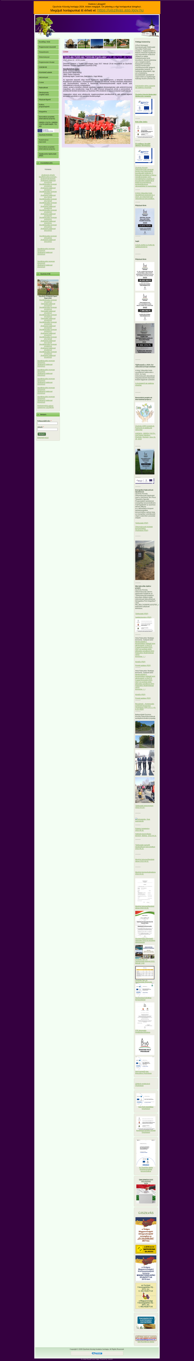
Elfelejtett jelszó (43, 438)
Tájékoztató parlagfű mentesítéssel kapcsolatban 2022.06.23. (145, 847)
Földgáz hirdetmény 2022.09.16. (142, 829)
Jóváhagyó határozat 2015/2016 (48, 181)
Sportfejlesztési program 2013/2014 (48, 308)
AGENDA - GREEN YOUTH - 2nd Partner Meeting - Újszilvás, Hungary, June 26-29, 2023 (145, 436)
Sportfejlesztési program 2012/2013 (48, 301)
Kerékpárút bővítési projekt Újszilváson (145, 1131)
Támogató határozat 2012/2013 (48, 304)
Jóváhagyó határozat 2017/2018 (48, 196)
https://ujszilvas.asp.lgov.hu (120, 10)
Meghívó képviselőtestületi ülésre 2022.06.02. (144, 860)
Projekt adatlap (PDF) (143, 665)
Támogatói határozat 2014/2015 (48, 319)
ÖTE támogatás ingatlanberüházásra (142, 1031)
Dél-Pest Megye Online (146, 1342)
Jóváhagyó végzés (48, 175)
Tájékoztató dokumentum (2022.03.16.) (144, 806)
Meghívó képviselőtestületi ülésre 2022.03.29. (144, 907)
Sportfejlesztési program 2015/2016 (48, 185)
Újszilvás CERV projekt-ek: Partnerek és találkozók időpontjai (145, 428)
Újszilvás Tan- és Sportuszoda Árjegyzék (143, 981)
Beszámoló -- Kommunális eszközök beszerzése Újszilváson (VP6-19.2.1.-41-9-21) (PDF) (145, 706)
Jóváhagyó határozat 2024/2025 (44, 266)
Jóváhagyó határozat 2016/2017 (48, 189)
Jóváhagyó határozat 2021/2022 (48, 229)
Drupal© (89, 1359)
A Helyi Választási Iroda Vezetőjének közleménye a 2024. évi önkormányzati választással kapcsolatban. (145, 196)
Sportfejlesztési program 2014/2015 (48, 316)
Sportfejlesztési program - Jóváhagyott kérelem (48, 178)
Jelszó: (40, 427)
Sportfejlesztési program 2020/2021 (48, 218)
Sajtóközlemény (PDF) (143, 617)
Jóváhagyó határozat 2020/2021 (48, 222)
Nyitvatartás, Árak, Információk (142, 820)
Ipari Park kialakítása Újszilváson (145, 1108)
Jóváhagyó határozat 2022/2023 (44, 374)
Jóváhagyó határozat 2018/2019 (48, 207)
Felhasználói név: (44, 421)
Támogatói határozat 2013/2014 (48, 312)
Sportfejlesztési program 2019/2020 (48, 211)
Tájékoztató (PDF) (141, 523)
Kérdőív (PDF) (140, 662)
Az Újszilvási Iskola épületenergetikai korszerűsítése (146, 1169)
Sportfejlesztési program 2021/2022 (48, 226)
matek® (110, 1359)
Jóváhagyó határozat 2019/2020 (48, 215)
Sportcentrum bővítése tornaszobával (143, 999)
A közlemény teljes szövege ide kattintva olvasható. (145, 87)
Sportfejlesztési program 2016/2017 (48, 192)
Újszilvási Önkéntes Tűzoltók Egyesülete (85, 57)
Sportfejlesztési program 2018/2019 (48, 203)
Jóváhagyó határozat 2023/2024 (44, 253)
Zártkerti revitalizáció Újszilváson (142, 1085)
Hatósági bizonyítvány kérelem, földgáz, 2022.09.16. (146, 835)
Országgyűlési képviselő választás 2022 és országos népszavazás (145, 940)
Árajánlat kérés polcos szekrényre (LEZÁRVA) (45, 406)
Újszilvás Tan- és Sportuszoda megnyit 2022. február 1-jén (145, 961)
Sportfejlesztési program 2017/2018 (48, 200)
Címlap (65, 51)
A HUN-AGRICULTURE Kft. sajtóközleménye (145, 246)
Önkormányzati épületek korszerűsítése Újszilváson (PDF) (144, 528)
